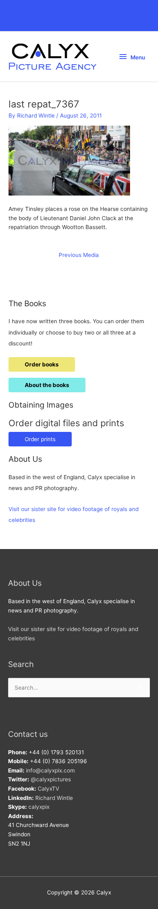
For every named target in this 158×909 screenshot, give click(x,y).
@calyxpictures (51, 779)
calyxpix (38, 807)
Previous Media (79, 255)
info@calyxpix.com (50, 770)
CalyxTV (48, 788)
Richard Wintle (54, 798)
